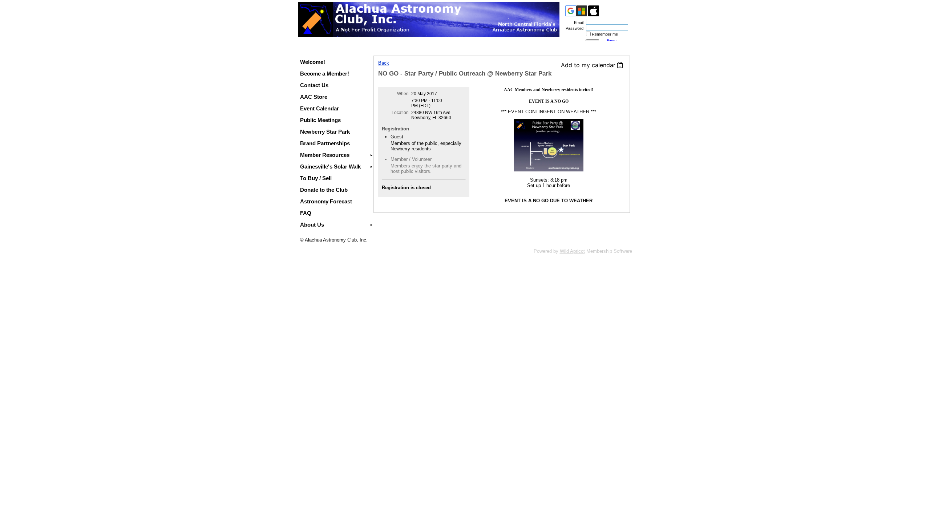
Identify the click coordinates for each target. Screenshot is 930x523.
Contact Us (314, 85)
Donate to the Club (324, 190)
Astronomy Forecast (326, 201)
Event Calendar (319, 108)
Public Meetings (320, 120)
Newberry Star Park (325, 132)
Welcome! (312, 62)
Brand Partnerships (325, 143)
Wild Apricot (572, 251)
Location (400, 112)
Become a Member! (324, 73)
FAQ (305, 213)
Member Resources (324, 155)
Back (383, 63)
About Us (312, 225)
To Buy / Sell (316, 178)
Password (573, 28)
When (403, 93)
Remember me (605, 34)
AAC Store (313, 97)
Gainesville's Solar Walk (330, 166)
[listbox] (593, 65)
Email (577, 22)
